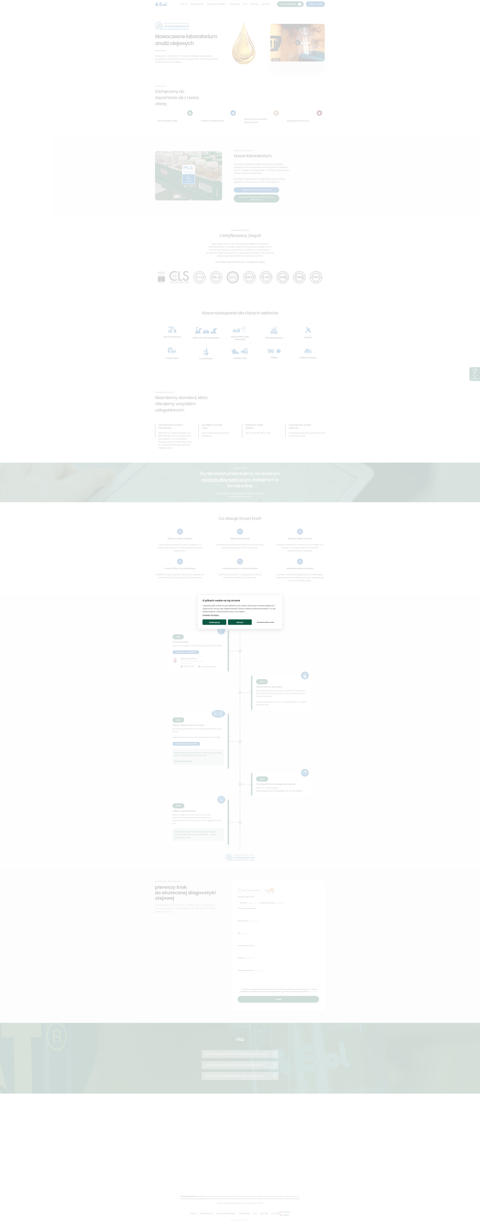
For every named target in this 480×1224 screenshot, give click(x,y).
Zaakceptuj (214, 622)
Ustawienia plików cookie (265, 622)
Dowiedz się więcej (210, 615)
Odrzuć (239, 622)
